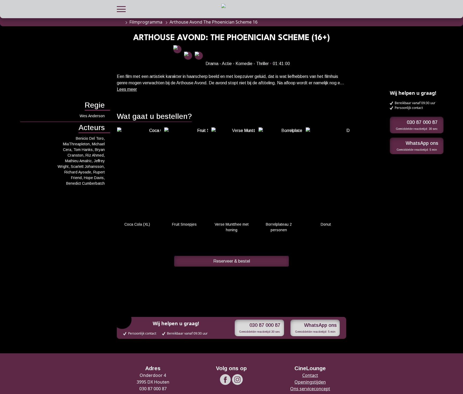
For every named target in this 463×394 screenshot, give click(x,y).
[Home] (119, 22)
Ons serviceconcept (310, 389)
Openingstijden (310, 382)
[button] (121, 8)
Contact (310, 375)
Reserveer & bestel (231, 261)
